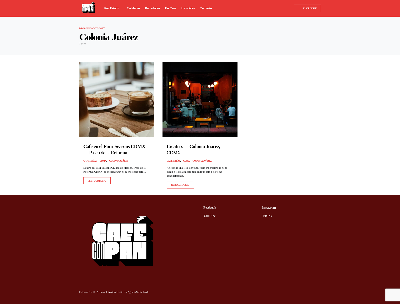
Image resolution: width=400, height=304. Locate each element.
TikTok (267, 216)
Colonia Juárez (118, 161)
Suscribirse (309, 8)
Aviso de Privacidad (106, 292)
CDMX (103, 161)
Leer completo (97, 181)
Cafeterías (90, 161)
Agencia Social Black (138, 292)
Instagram (269, 207)
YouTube (209, 216)
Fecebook (209, 207)
